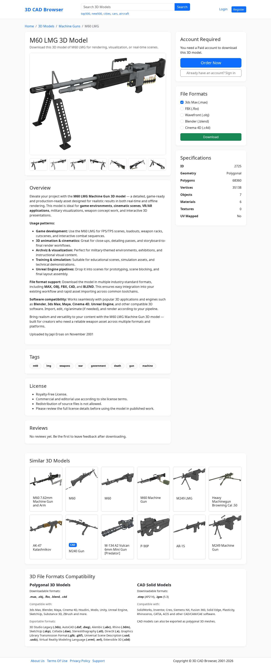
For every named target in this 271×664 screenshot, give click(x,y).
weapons (65, 365)
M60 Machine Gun (150, 500)
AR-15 (180, 546)
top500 (85, 13)
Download (211, 137)
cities (107, 13)
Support (98, 661)
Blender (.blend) (197, 121)
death (117, 365)
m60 (35, 365)
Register (238, 9)
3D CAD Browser (44, 9)
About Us (38, 661)
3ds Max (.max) (196, 102)
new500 (97, 13)
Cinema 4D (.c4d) (197, 127)
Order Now (211, 62)
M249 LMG (184, 498)
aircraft (124, 13)
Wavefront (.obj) (197, 115)
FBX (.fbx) (192, 108)
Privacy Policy (80, 661)
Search (182, 7)
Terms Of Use (57, 661)
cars (115, 13)
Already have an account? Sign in (210, 73)
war (80, 365)
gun (131, 365)
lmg (48, 365)
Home (29, 26)
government (98, 365)
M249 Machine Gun (223, 547)
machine (147, 365)
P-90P (144, 546)
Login (223, 9)
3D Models (46, 26)
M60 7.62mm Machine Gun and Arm (43, 501)
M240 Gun (76, 551)
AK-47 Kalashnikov (42, 547)
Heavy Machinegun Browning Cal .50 (224, 501)
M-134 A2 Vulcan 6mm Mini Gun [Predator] (117, 549)
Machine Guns (69, 26)
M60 (72, 498)
